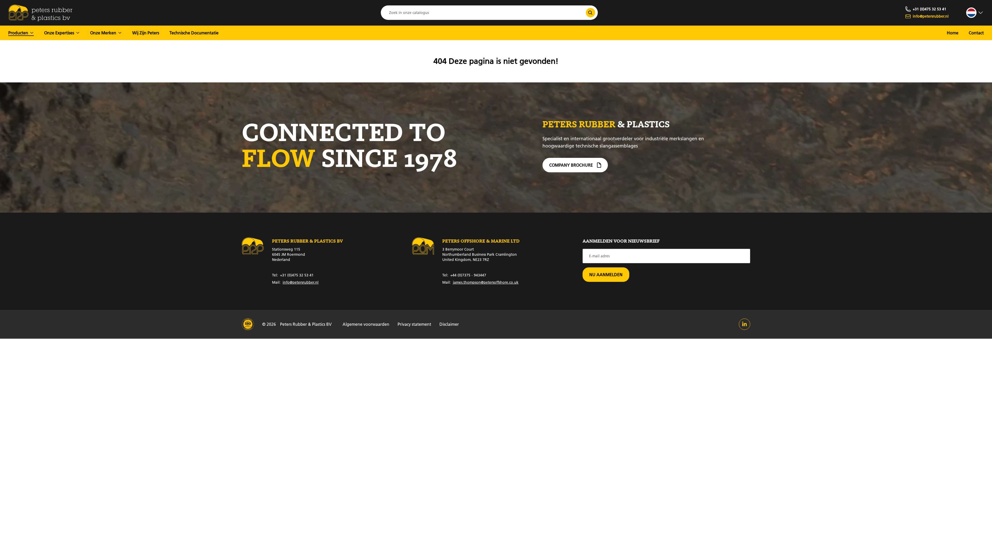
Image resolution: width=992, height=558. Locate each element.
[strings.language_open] (975, 12)
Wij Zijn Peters (145, 32)
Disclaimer (449, 324)
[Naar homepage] (40, 12)
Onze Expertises (59, 32)
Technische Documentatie (194, 32)
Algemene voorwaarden (366, 324)
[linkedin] (744, 324)
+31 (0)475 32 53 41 (293, 275)
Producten (18, 32)
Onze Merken (103, 32)
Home (952, 32)
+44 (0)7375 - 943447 (464, 275)
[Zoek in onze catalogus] (590, 12)
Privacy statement (414, 324)
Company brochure (571, 165)
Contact (976, 32)
